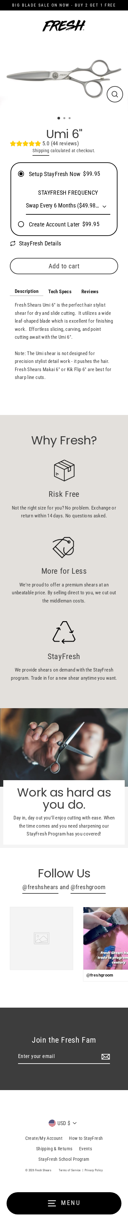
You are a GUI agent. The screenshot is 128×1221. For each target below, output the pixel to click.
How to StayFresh (86, 1138)
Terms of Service (70, 1170)
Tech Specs (60, 292)
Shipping (40, 150)
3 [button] (70, 118)
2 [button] (65, 118)
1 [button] (59, 118)
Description (26, 291)
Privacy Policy (94, 1170)
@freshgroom (88, 887)
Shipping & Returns (54, 1148)
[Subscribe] (104, 1057)
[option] (64, 75)
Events (85, 1148)
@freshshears (40, 887)
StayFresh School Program (63, 1159)
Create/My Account (44, 1138)
